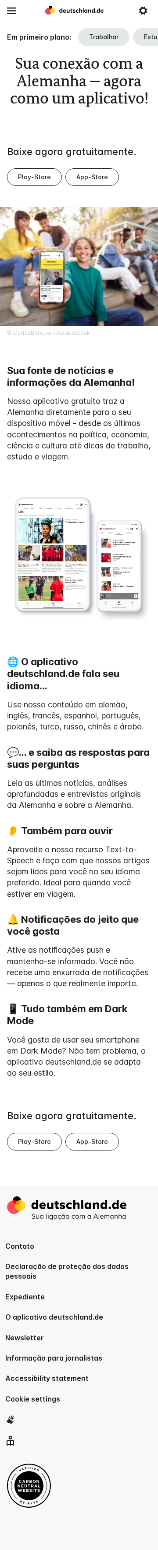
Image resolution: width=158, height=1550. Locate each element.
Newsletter (24, 1337)
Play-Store (34, 177)
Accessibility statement (47, 1378)
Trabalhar (103, 37)
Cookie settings (32, 1399)
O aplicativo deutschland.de (54, 1317)
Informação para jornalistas (53, 1358)
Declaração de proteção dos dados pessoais (67, 1271)
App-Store (92, 177)
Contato (19, 1246)
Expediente (25, 1296)
